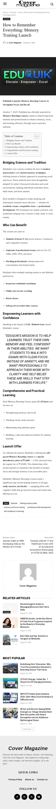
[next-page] (9, 650)
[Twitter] (32, 797)
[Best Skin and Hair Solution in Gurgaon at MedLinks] (10, 640)
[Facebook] (17, 797)
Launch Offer (12, 153)
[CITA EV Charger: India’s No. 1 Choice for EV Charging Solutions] (10, 683)
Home (5, 12)
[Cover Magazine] (5, 42)
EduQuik (14, 503)
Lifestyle (13, 12)
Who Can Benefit (13, 144)
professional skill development (39, 507)
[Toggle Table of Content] (35, 136)
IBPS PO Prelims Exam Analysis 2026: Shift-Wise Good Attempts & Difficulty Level (36, 697)
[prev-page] (4, 650)
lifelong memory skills (28, 503)
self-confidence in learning (14, 511)
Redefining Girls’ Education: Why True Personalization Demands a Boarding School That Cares (35, 667)
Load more (27, 729)
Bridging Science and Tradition (19, 140)
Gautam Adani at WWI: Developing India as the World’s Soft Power (14, 544)
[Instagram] (24, 797)
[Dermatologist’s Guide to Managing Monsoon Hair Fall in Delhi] (10, 608)
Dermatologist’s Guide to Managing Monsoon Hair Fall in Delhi (34, 607)
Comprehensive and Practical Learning (22, 150)
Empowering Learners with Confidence (22, 147)
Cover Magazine (15, 43)
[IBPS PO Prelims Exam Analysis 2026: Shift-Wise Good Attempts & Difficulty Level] (10, 698)
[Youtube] (39, 797)
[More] (40, 50)
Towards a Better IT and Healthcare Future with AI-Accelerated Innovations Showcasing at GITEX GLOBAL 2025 (41, 547)
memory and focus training (14, 507)
